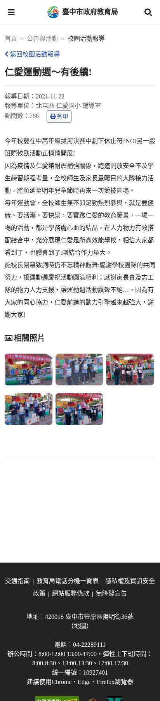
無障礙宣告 (111, 593)
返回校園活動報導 (35, 54)
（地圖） (80, 626)
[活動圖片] (28, 369)
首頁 (11, 38)
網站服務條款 (70, 593)
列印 (62, 116)
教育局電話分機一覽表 (68, 581)
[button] (11, 12)
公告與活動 (42, 38)
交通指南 (17, 581)
